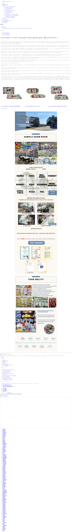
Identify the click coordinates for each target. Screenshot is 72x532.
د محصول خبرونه (6, 33)
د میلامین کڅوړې (8, 8)
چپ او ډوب (7, 13)
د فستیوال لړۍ (8, 11)
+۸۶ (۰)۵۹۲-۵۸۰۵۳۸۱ (7, 385)
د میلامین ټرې (8, 9)
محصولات (4, 5)
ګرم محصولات (5, 4)
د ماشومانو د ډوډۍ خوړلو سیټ (11, 15)
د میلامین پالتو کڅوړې (10, 16)
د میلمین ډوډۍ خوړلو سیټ (11, 6)
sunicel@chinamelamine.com (8, 386)
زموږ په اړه (5, 19)
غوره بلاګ (8, 394)
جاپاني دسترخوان (9, 12)
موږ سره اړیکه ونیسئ (7, 20)
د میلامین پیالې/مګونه (10, 10)
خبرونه (4, 18)
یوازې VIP (5, 21)
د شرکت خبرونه (6, 32)
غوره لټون (2, 394)
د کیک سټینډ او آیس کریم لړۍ (11, 14)
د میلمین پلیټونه (9, 7)
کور (3, 3)
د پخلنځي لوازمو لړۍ (10, 17)
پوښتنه (2, 356)
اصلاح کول (5, 22)
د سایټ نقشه (13, 394)
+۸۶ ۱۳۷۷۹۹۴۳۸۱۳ (7, 384)
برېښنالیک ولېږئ (4, 396)
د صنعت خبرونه (6, 34)
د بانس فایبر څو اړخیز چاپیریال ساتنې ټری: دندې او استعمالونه (18, 28)
